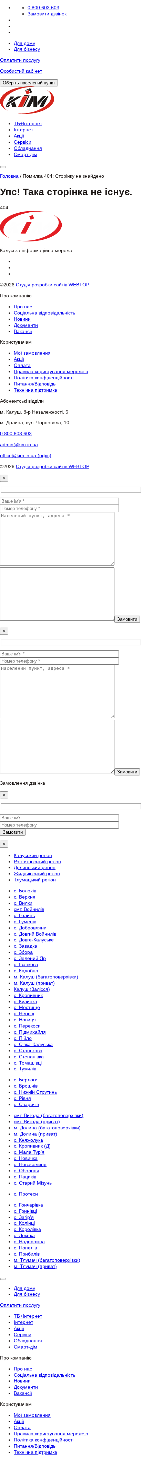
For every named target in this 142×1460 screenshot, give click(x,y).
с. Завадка (25, 946)
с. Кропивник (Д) (32, 1146)
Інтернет (23, 129)
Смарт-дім (25, 154)
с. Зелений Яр (30, 958)
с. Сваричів (26, 1104)
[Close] (3, 1279)
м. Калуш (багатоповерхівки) (46, 977)
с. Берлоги (26, 1079)
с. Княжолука (28, 1140)
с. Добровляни (30, 927)
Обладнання (28, 148)
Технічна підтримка (35, 390)
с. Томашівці (28, 1063)
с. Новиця (25, 1019)
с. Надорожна (29, 1241)
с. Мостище (27, 1007)
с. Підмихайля (30, 1032)
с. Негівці (24, 1013)
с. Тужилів (25, 1068)
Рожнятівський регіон (37, 861)
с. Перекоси (27, 1026)
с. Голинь (24, 915)
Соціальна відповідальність (44, 313)
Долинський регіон (34, 867)
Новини (22, 319)
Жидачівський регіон (37, 873)
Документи (26, 325)
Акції (19, 136)
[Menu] (3, 167)
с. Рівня (22, 1098)
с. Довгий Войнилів (35, 934)
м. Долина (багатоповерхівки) (47, 1127)
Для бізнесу (27, 49)
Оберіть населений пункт (29, 82)
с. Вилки (23, 903)
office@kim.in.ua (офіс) (25, 455)
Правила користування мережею (51, 371)
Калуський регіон (33, 855)
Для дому (24, 43)
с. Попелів (25, 1247)
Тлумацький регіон (35, 879)
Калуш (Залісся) (32, 989)
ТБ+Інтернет (28, 123)
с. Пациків (25, 1176)
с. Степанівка (29, 1056)
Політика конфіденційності (43, 377)
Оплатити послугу (20, 60)
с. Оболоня (26, 1170)
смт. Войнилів (29, 909)
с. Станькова (28, 1050)
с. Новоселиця (30, 1164)
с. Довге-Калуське (34, 939)
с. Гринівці (25, 1211)
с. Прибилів (27, 1254)
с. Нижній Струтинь (35, 1092)
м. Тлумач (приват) (35, 1266)
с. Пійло (23, 1038)
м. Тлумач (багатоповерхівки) (47, 1260)
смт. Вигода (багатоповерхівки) (48, 1115)
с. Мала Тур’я (29, 1152)
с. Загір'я (24, 1217)
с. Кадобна (26, 970)
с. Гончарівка (28, 1205)
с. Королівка (27, 1229)
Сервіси (22, 142)
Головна (9, 176)
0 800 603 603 (43, 7)
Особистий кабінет (21, 71)
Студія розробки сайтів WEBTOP (52, 284)
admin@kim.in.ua (19, 444)
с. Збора (23, 952)
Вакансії (23, 331)
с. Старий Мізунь (33, 1183)
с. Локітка (24, 1235)
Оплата (22, 365)
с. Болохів (25, 890)
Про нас (23, 306)
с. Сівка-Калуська (33, 1044)
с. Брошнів (26, 1086)
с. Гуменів (25, 921)
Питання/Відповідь (34, 384)
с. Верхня (25, 897)
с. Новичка (26, 1158)
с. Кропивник (28, 995)
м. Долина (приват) (35, 1134)
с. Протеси (26, 1194)
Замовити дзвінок (47, 13)
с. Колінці (24, 1223)
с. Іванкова (26, 964)
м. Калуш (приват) (34, 983)
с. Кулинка (25, 1001)
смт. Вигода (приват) (37, 1121)
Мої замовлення (32, 353)
